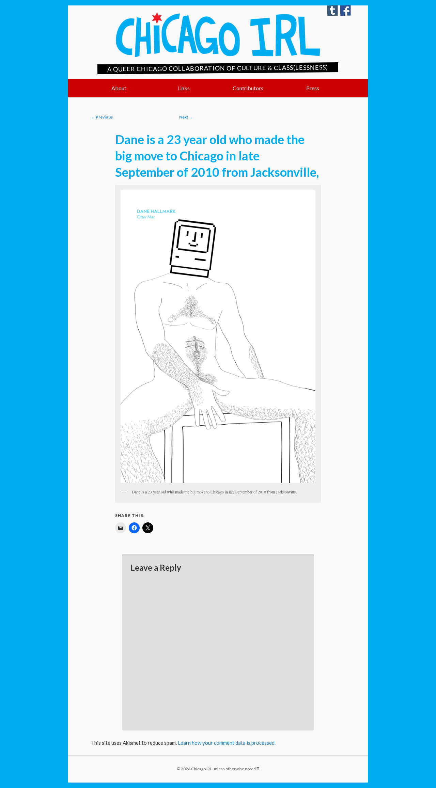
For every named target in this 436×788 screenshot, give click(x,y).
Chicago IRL (218, 34)
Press (312, 88)
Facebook (345, 10)
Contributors (248, 88)
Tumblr (332, 10)
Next (186, 117)
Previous (102, 117)
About (118, 88)
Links (183, 88)
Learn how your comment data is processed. (227, 743)
